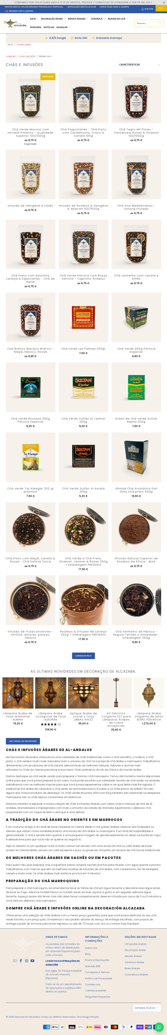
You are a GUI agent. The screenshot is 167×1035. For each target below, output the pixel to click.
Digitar (149, 9)
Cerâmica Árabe (134, 962)
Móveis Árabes (133, 956)
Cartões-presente (95, 990)
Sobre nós (91, 948)
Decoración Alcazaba (27, 1017)
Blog (87, 954)
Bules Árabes (132, 968)
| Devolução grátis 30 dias (81, 7)
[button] (34, 19)
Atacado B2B (92, 966)
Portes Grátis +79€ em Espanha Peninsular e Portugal (34, 7)
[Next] (156, 705)
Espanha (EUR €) (145, 1008)
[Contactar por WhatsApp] (159, 1027)
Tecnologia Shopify (88, 1017)
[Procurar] (160, 23)
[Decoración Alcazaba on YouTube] (32, 961)
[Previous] (5, 704)
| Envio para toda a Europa (114, 7)
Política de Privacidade (98, 978)
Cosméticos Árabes (136, 974)
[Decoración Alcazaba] (15, 23)
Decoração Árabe (135, 950)
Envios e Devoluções (97, 960)
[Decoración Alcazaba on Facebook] (21, 961)
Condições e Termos (97, 972)
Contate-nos (92, 984)
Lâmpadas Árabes (136, 944)
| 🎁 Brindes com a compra (19, 11)
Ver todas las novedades (23, 741)
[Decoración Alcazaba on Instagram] (26, 961)
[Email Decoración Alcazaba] (15, 961)
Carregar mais (83, 656)
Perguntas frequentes (97, 996)
